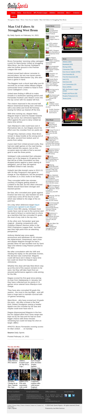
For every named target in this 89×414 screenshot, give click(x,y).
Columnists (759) (68, 69)
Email (77, 405)
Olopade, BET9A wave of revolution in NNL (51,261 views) (53, 198)
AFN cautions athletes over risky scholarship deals (53, 46)
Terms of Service (25, 405)
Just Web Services (58, 408)
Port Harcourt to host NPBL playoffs (54, 91)
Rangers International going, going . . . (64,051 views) (52, 125)
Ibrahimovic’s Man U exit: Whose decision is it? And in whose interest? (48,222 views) (52, 217)
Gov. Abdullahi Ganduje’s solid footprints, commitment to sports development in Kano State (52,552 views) (52, 179)
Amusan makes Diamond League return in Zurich (52, 39)
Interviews (61, 13)
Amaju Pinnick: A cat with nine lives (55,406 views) (53, 132)
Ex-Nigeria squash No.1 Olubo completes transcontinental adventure (53, 61)
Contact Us (40, 405)
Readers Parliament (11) (70, 96)
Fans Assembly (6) (68, 74)
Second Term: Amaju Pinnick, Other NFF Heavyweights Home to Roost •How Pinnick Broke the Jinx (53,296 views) (53, 141)
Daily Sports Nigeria (56, 405)
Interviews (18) (67, 82)
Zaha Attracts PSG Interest (13, 361)
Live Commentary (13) (69, 84)
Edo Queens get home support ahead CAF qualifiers (52, 97)
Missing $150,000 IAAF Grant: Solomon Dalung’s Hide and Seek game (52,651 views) (52, 168)
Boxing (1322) (67, 67)
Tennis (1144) (67, 98)
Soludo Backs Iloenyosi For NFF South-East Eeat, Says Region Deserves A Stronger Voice (52, 83)
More (68, 13)
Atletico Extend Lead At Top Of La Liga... (24, 363)
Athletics (52, 13)
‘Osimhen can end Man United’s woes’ (53, 75)
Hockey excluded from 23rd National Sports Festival (52, 31)
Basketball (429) (68, 64)
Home (13, 13)
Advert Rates (11, 407)
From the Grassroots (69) (70, 77)
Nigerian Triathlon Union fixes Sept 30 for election (52, 105)
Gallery (13, 16)
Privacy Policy (16, 405)
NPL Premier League (40, 13)
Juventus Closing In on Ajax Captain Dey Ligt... (13, 384)
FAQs (9, 405)
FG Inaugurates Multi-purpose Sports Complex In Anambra (52, 69)
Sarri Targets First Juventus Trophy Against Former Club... (36, 364)
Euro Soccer (27, 13)
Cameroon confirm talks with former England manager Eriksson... (35, 384)
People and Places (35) (70, 93)
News (19, 13)
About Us (33, 405)
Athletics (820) (67, 62)
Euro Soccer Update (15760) (71, 72)
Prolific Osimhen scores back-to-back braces (54, 111)
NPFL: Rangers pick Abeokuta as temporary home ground (53, 53)
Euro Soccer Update (32, 20)
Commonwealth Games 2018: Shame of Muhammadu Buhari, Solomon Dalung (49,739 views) (52, 206)
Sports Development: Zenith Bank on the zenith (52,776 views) (52, 159)
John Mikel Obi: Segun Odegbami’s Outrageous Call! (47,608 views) (52, 226)
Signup (14, 408)
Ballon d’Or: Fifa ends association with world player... (24, 384)
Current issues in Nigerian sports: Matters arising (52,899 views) (53, 151)
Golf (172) (66, 79)
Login (9, 408)
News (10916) (67, 87)
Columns (76, 13)
